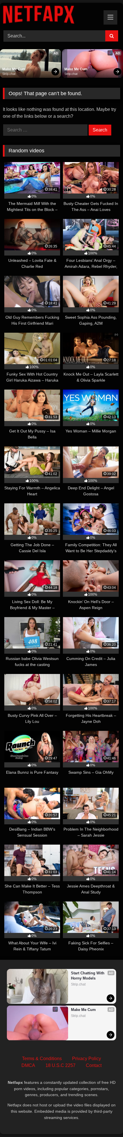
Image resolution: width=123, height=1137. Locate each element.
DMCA (28, 1065)
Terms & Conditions (42, 1058)
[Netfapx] (50, 16)
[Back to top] (105, 1120)
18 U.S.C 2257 (60, 1065)
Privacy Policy (86, 1058)
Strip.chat (8, 73)
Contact (94, 1065)
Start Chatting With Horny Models (88, 975)
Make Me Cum (13, 69)
